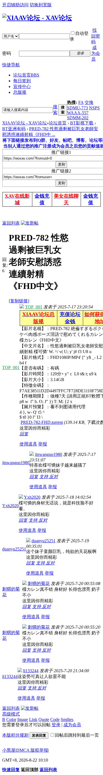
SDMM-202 (77, 117)
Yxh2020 (10, 505)
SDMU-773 (77, 108)
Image (22, 719)
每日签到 (22, 80)
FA (80, 102)
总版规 (19, 92)
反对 (53, 476)
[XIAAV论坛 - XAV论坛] (37, 17)
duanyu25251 (14, 549)
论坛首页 (26, 75)
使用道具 (28, 444)
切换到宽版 (41, 4)
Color (11, 719)
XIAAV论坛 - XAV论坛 (24, 123)
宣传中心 (22, 86)
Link (33, 719)
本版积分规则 (15, 735)
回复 (24, 433)
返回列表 (11, 223)
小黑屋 (8, 750)
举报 (42, 444)
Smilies (67, 719)
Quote (43, 719)
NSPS (94, 108)
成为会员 (95, 53)
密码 (6, 53)
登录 (56, 724)
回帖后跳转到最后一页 (77, 735)
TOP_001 (11, 367)
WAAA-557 (77, 112)
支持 (44, 476)
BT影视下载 (81, 123)
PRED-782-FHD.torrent (42, 422)
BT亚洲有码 (14, 128)
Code (55, 719)
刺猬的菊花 (39, 583)
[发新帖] (29, 223)
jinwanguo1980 (15, 462)
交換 (89, 102)
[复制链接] (19, 301)
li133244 (10, 676)
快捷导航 (11, 65)
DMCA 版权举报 (32, 750)
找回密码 (95, 36)
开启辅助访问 (15, 4)
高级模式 (11, 714)
